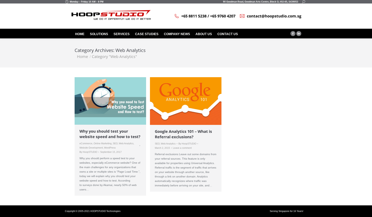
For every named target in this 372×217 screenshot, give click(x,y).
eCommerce (85, 143)
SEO (115, 143)
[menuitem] (80, 34)
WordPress (110, 147)
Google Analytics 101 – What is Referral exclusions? (183, 134)
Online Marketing (103, 143)
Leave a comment (182, 148)
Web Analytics (126, 143)
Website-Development (91, 147)
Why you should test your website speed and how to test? (109, 134)
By (88, 152)
